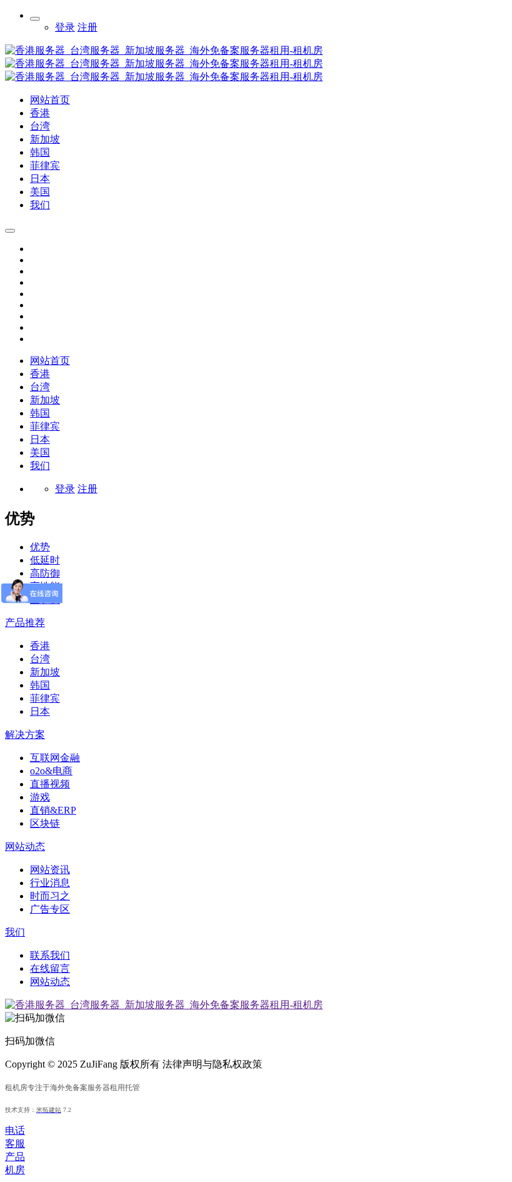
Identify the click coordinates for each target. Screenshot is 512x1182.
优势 (40, 547)
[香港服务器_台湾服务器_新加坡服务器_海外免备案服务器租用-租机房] (164, 76)
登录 (65, 27)
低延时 (45, 560)
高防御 (45, 573)
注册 (87, 27)
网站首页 (50, 360)
